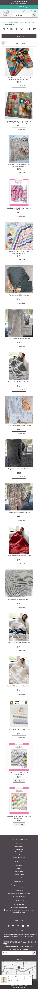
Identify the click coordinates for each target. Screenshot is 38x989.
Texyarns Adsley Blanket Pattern (19, 295)
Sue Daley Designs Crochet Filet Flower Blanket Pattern (19, 817)
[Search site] (34, 15)
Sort (17, 43)
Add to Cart (21, 86)
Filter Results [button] (19, 36)
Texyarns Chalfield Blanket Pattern (19, 382)
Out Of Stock (19, 781)
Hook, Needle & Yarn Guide (19, 885)
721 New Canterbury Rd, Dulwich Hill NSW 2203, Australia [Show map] (20, 911)
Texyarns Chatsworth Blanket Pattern (19, 425)
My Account (19, 843)
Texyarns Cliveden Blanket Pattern (19, 469)
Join (34, 954)
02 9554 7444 (20, 904)
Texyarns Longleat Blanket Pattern (19, 599)
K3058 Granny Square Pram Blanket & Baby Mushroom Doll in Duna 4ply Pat (19, 122)
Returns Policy (19, 852)
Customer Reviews (19, 874)
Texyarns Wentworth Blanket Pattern (19, 686)
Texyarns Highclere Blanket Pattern (19, 512)
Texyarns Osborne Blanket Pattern (19, 642)
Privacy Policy (19, 890)
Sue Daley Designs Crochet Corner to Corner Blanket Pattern (19, 209)
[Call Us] (24, 11)
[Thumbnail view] (3, 43)
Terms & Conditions (19, 888)
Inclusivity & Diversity (19, 896)
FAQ (19, 855)
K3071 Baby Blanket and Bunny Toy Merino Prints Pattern (19, 165)
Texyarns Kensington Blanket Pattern (19, 555)
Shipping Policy (19, 849)
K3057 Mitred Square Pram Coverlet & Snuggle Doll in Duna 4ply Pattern (19, 78)
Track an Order (19, 846)
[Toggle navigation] (35, 11)
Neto (24, 987)
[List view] (7, 43)
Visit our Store (19, 871)
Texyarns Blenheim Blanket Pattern (19, 338)
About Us (18, 868)
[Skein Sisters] (6, 13)
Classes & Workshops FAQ (19, 857)
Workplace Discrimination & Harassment (19, 893)
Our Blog (18, 865)
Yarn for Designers (19, 877)
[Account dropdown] (27, 11)
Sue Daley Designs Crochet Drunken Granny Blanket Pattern (19, 252)
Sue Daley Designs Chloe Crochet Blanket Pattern (19, 773)
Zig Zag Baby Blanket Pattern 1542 (19, 729)
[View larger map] (19, 970)
